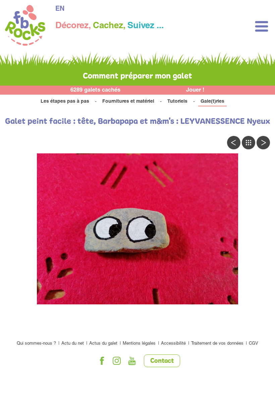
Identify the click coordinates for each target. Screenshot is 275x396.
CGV (253, 344)
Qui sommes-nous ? (36, 344)
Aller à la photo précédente (233, 142)
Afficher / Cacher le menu (261, 26)
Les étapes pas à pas (65, 101)
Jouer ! (195, 90)
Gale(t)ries (212, 101)
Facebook (102, 360)
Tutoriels (177, 101)
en (59, 9)
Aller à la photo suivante (263, 142)
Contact (162, 361)
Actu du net (72, 344)
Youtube (132, 360)
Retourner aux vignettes (248, 142)
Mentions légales (139, 344)
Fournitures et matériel (128, 101)
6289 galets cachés (95, 90)
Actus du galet (103, 344)
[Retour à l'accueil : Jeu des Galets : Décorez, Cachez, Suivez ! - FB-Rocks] (25, 26)
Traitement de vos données (217, 344)
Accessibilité (173, 344)
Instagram (117, 360)
